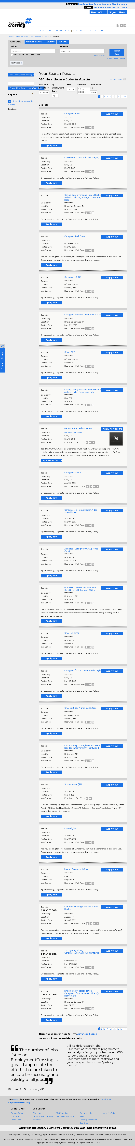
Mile (69, 85)
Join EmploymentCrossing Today (22, 75)
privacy (16, 1099)
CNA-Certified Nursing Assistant (80, 708)
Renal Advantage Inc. (74, 432)
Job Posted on (95, 86)
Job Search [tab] (16, 42)
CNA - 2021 (69, 352)
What (14, 46)
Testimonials (62, 1113)
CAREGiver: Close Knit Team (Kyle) (81, 157)
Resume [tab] (63, 42)
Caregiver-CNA (72, 113)
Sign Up (36, 1113)
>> (125, 96)
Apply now (112, 114)
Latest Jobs (16, 1119)
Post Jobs (79, 30)
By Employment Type (58, 88)
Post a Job (98, 12)
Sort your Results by (44, 86)
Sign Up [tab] (51, 42)
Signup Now (117, 12)
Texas (46, 36)
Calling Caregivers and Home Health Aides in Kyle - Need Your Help (82, 390)
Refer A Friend (96, 30)
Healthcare (36, 36)
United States (98, 55)
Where (64, 46)
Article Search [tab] (34, 42)
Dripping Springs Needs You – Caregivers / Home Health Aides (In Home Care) (81, 993)
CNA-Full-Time (71, 633)
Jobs (10, 36)
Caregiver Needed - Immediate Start (82, 314)
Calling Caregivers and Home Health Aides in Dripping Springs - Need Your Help (82, 197)
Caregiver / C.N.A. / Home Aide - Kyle (82, 670)
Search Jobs (45, 30)
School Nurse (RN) (73, 784)
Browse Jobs (62, 30)
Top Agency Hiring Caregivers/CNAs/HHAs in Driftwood (82, 951)
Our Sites (15, 1116)
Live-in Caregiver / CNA (76, 869)
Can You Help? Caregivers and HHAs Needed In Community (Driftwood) (82, 746)
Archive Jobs (109, 1113)
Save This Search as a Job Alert (26, 88)
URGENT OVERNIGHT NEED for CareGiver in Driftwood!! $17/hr (80, 588)
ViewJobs (81, 85)
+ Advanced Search (116, 58)
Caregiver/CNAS (72, 472)
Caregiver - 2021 (72, 277)
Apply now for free (113, 429)
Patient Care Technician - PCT (79, 428)
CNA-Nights (70, 828)
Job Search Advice (65, 1116)
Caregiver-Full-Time (74, 236)
